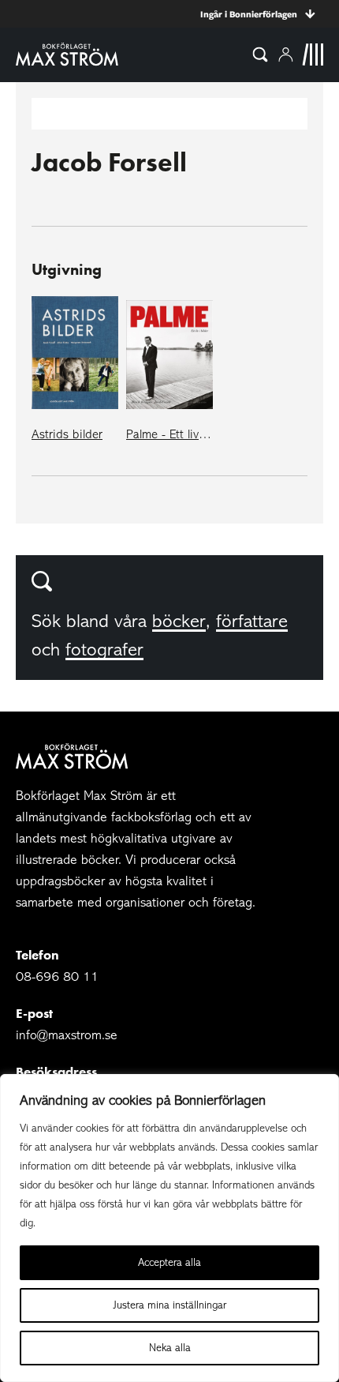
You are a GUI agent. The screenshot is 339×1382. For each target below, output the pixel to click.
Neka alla (170, 1348)
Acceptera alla (169, 1262)
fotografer (104, 649)
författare (252, 621)
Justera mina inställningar (170, 1305)
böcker (179, 621)
